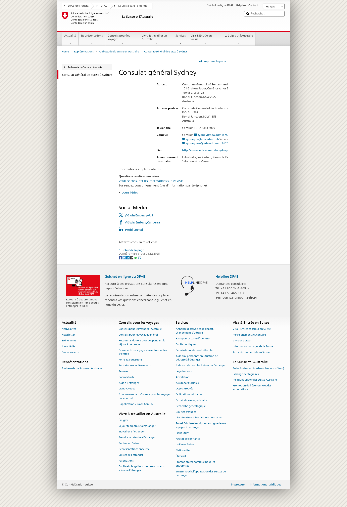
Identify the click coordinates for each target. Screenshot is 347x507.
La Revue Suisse (185, 444)
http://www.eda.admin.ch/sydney (205, 150)
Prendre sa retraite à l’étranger (137, 437)
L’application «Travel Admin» (136, 404)
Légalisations (184, 371)
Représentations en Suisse (134, 449)
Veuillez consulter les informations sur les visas (151, 181)
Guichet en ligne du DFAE (125, 276)
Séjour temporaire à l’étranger (137, 425)
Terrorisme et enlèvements (135, 365)
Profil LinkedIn (135, 229)
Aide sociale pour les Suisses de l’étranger (201, 365)
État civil (181, 456)
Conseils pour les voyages (119, 37)
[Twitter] (124, 257)
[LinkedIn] (128, 257)
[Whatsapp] (136, 257)
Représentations (92, 35)
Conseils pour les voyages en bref (138, 334)
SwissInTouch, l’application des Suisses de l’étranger (201, 473)
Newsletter (68, 334)
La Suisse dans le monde (132, 5)
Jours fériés (130, 192)
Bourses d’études (186, 411)
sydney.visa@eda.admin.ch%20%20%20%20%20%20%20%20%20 (230, 143)
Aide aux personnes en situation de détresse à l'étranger (197, 357)
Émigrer (123, 420)
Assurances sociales (187, 382)
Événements (69, 340)
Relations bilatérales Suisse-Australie (255, 379)
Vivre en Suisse (241, 340)
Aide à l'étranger (129, 382)
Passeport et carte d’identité (192, 338)
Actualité (70, 35)
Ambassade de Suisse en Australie (119, 51)
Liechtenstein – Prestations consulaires (199, 417)
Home (65, 51)
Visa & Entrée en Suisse (201, 37)
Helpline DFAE (226, 276)
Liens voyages (127, 388)
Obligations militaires (189, 394)
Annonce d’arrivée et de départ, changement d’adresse (195, 331)
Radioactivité (127, 377)
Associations (126, 460)
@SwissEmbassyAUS (139, 215)
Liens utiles (182, 432)
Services (181, 35)
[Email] (139, 257)
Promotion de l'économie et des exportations (252, 387)
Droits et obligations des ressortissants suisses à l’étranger (141, 468)
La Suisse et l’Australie (239, 35)
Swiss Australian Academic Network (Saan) (258, 368)
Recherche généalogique (191, 406)
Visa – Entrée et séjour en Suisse (252, 329)
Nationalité (183, 450)
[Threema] (132, 257)
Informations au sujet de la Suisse (253, 346)
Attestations (183, 377)
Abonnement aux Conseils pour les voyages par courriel (144, 396)
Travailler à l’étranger (132, 431)
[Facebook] (120, 257)
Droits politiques (186, 344)
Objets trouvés (184, 388)
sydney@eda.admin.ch (213, 134)
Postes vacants (70, 352)
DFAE (104, 5)
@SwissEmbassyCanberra (142, 222)
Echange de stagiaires (246, 374)
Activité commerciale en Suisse (251, 352)
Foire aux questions (130, 359)
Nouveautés (69, 329)
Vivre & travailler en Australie (154, 37)
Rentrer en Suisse (129, 443)
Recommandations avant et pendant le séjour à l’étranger (142, 342)
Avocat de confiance (188, 438)
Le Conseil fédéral (78, 5)
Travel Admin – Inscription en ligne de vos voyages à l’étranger (201, 425)
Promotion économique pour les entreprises (195, 463)
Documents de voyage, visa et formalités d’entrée (143, 352)
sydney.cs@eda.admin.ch (202, 139)
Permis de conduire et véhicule (194, 350)
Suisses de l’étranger (131, 454)
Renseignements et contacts (249, 334)
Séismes (123, 371)
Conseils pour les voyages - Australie (140, 329)
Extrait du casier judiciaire (191, 400)
